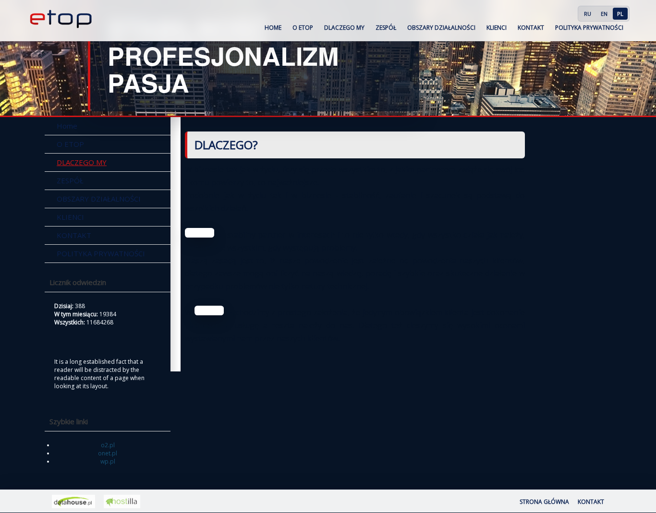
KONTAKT (531, 28)
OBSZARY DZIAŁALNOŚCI (441, 28)
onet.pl (107, 453)
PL (620, 13)
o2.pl (108, 445)
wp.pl (107, 461)
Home (273, 28)
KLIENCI (496, 28)
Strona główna (544, 502)
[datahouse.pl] (73, 501)
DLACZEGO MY (344, 28)
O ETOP (302, 28)
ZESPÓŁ (386, 28)
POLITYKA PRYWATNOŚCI (589, 28)
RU (587, 13)
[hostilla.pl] (122, 501)
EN (604, 13)
